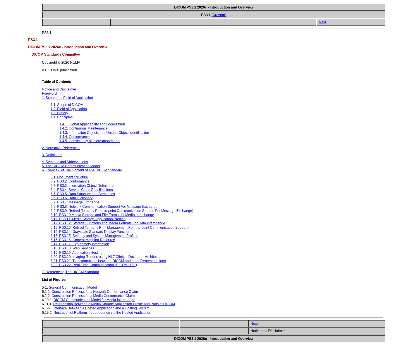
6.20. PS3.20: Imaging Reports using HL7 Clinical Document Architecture (107, 257)
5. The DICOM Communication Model (71, 166)
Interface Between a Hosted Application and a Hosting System (101, 308)
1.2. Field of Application (69, 109)
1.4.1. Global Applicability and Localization (92, 124)
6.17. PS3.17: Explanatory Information (80, 244)
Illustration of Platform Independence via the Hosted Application (102, 312)
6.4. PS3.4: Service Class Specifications (82, 190)
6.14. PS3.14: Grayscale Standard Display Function (90, 232)
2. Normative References (61, 148)
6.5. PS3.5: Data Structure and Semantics (83, 194)
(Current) (218, 15)
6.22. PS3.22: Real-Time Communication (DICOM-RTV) (94, 265)
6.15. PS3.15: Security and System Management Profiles (94, 236)
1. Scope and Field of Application (67, 98)
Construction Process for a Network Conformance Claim (95, 291)
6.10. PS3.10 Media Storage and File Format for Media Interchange (102, 215)
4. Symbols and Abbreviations (65, 162)
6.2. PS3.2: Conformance (70, 181)
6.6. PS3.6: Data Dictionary (72, 198)
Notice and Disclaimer (59, 89)
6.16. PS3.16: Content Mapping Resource (83, 240)
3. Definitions (52, 155)
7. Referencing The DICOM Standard (70, 272)
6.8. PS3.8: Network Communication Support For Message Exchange (104, 206)
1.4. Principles (62, 117)
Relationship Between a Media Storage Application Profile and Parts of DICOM (114, 304)
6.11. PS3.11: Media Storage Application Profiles (88, 219)
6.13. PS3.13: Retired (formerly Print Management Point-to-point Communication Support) (120, 227)
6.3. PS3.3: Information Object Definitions (82, 185)
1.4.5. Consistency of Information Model (89, 141)
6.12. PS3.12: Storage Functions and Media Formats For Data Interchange (108, 223)
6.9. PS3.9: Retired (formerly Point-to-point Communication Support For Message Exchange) (122, 211)
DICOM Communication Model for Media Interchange (94, 300)
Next (322, 22)
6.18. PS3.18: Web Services (72, 248)
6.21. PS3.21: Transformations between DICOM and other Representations (108, 261)
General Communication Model (73, 287)
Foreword (49, 93)
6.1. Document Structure (69, 177)
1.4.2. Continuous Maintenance (83, 128)
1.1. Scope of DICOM (67, 105)
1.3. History (59, 113)
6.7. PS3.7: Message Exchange (75, 202)
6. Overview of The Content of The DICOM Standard (82, 170)
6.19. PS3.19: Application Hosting (77, 252)
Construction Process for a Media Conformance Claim (93, 296)
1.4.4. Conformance (74, 137)
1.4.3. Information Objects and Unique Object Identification (104, 133)
